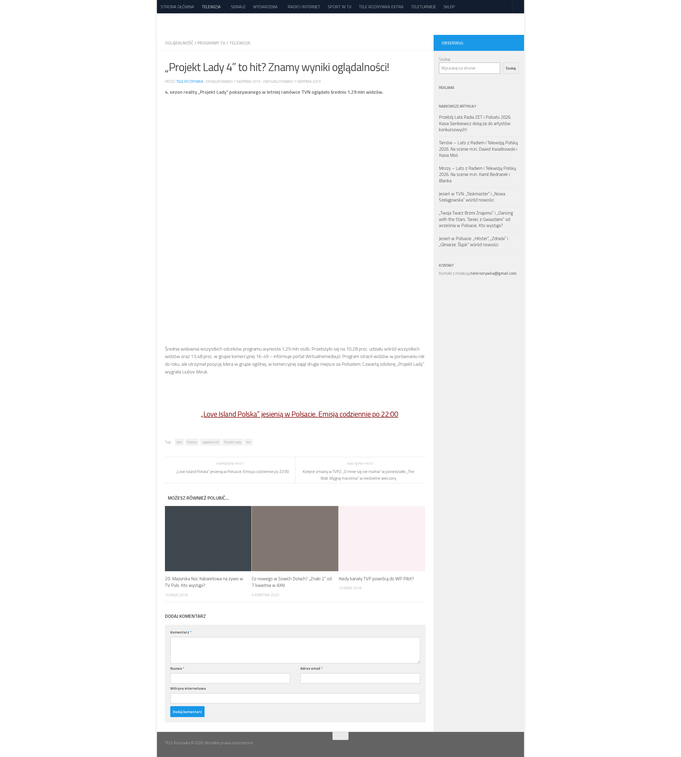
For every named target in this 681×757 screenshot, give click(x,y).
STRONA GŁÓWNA (177, 6)
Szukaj (444, 59)
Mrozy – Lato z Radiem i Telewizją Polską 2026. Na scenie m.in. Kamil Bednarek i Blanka (477, 174)
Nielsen (192, 442)
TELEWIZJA (211, 6)
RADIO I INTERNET (304, 6)
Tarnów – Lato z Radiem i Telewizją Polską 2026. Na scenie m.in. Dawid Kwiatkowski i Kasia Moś (478, 149)
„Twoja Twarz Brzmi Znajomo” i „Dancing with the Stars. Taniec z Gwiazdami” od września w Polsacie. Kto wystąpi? (476, 219)
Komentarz (181, 632)
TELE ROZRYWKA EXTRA (381, 6)
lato (179, 442)
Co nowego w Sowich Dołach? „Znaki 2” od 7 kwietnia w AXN (292, 582)
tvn (248, 442)
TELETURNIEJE (423, 6)
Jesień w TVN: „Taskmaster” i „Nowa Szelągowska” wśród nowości (472, 197)
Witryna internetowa (188, 688)
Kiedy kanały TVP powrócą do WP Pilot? (376, 578)
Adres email (311, 668)
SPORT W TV (339, 6)
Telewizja (239, 43)
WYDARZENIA (265, 6)
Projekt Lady (232, 442)
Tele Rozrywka (189, 81)
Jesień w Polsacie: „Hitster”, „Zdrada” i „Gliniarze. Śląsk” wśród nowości (473, 241)
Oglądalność (179, 43)
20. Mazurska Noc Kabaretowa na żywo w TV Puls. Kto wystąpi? (204, 582)
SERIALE (238, 6)
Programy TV (211, 43)
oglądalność (210, 442)
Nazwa (177, 668)
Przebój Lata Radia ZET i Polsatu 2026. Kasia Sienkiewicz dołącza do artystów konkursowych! (475, 123)
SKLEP (449, 6)
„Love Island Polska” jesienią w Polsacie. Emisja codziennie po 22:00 (299, 413)
